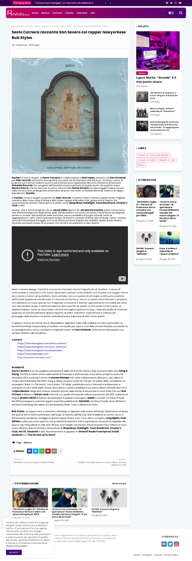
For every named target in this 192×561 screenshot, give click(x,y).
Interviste (82, 12)
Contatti (158, 555)
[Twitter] (35, 451)
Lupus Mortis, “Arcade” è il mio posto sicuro (156, 79)
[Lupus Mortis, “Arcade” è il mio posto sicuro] (158, 50)
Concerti (57, 12)
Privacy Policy (171, 555)
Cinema (69, 12)
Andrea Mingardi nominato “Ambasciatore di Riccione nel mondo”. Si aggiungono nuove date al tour (164, 126)
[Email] (54, 451)
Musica (45, 12)
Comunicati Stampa (159, 155)
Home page (18, 26)
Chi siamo (147, 555)
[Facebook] (29, 451)
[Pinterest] (48, 451)
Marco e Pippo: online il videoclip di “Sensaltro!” (162, 110)
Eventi (152, 160)
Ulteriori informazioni (16, 545)
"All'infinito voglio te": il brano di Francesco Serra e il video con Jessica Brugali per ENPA (30, 512)
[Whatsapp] (42, 451)
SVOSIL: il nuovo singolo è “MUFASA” (105, 510)
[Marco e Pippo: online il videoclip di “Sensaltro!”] (142, 112)
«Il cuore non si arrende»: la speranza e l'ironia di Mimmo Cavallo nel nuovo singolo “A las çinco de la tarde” (69, 513)
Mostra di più (119, 483)
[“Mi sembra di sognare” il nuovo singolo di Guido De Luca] (142, 97)
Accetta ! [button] (14, 552)
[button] (105, 3)
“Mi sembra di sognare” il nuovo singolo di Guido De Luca (163, 96)
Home (35, 12)
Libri (92, 12)
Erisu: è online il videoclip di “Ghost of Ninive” (169, 251)
